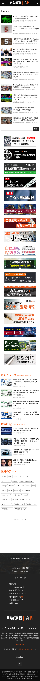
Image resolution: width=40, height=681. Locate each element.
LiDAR (22, 499)
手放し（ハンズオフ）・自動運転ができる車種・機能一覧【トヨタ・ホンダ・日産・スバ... (26, 441)
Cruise (28, 486)
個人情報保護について (17, 590)
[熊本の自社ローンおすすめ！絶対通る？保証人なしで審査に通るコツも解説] (6, 415)
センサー (15, 499)
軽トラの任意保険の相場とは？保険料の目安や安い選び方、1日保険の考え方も (26, 403)
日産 (9, 476)
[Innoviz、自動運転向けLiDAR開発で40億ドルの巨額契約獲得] (6, 52)
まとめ (24, 509)
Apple (10, 490)
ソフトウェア (18, 495)
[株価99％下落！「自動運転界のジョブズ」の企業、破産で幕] (6, 462)
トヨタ (4, 476)
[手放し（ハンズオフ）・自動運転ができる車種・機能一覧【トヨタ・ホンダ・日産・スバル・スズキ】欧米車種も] (6, 441)
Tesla (18, 486)
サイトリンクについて (17, 593)
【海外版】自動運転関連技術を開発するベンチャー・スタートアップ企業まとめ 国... (26, 97)
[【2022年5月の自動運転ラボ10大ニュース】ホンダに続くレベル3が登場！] (6, 41)
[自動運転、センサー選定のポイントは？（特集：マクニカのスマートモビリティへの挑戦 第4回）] (6, 62)
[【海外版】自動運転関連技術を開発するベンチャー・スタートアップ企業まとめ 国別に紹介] (6, 98)
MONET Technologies (26, 481)
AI (10, 495)
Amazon (17, 490)
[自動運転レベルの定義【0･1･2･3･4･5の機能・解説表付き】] (6, 452)
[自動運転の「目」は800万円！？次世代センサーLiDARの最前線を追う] (6, 120)
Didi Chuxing (26, 490)
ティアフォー (6, 481)
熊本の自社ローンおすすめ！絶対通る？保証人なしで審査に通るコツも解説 (26, 414)
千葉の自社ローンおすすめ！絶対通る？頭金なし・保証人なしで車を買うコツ (26, 382)
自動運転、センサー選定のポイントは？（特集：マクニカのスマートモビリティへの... (26, 62)
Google (4, 486)
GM (23, 486)
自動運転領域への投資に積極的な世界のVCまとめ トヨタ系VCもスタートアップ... (26, 75)
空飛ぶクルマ (6, 499)
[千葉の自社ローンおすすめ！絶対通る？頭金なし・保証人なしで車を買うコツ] (6, 382)
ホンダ (15, 476)
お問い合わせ (14, 603)
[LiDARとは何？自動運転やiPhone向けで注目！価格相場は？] (6, 19)
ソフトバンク (24, 476)
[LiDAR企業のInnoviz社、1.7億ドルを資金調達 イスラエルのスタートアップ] (6, 87)
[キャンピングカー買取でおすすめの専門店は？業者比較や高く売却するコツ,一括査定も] (6, 393)
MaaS (26, 495)
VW (33, 486)
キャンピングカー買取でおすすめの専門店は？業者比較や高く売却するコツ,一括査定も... (26, 393)
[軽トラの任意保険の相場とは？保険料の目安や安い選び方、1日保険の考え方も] (6, 404)
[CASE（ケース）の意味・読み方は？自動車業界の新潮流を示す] (6, 431)
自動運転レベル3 (31, 504)
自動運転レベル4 (7, 509)
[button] (37, 3)
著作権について (15, 597)
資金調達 (17, 509)
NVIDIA (4, 490)
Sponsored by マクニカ (20, 66)
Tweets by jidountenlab (20, 571)
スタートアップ (7, 504)
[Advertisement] (20, 533)
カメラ (28, 499)
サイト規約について (17, 587)
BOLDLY (14, 481)
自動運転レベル (19, 504)
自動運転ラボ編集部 (18, 21)
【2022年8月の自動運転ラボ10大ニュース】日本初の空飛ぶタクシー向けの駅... (26, 29)
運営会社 (12, 584)
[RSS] (20, 664)
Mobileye (5, 495)
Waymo (11, 486)
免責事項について (16, 600)
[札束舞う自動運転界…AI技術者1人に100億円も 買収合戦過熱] (6, 110)
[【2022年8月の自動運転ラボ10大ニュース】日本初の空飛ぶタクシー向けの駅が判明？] (6, 29)
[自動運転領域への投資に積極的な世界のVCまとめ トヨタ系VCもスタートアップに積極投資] (6, 75)
